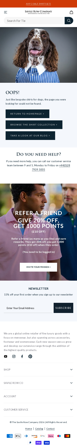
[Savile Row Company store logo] (38, 12)
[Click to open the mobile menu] (5, 12)
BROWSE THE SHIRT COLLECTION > (34, 124)
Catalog (39, 428)
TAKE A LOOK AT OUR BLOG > (30, 135)
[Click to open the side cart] (71, 12)
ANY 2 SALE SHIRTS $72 (38, 3)
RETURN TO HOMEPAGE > (27, 113)
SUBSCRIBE (63, 307)
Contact (50, 428)
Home (28, 428)
